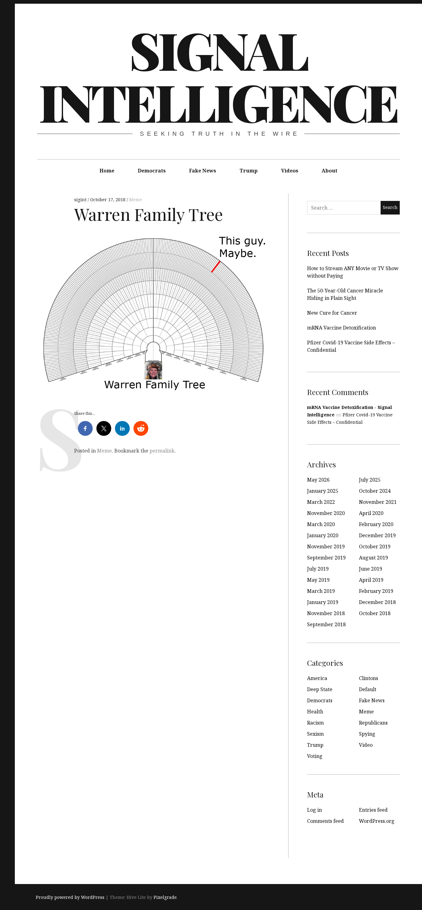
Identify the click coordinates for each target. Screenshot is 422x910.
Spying (367, 733)
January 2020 (322, 535)
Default (367, 689)
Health (315, 711)
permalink (162, 450)
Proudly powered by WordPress (70, 897)
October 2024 (374, 490)
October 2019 (374, 546)
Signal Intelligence (218, 75)
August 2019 (373, 557)
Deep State (319, 689)
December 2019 (377, 535)
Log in (314, 809)
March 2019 (321, 591)
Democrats (152, 170)
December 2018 (377, 602)
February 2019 (376, 591)
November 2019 (326, 546)
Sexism (315, 733)
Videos (289, 170)
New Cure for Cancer (332, 312)
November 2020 (326, 513)
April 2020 (371, 513)
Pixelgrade (165, 897)
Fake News (202, 170)
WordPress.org (377, 821)
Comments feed (325, 821)
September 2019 (326, 557)
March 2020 (321, 524)
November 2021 (378, 502)
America (317, 678)
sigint (81, 199)
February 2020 (376, 524)
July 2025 (370, 479)
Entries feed (373, 809)
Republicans (373, 722)
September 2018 (326, 624)
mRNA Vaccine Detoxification (341, 327)
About (329, 170)
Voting (315, 756)
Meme (135, 199)
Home (106, 170)
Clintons (368, 678)
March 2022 (321, 502)
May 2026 (318, 479)
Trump (248, 170)
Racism (315, 722)
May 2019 (318, 579)
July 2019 (318, 568)
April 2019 (371, 579)
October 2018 (374, 613)
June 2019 (370, 568)
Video (366, 745)
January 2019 (322, 602)
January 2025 (322, 490)
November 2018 (326, 613)
